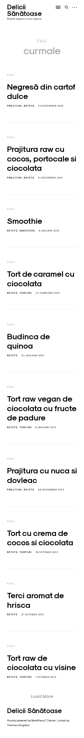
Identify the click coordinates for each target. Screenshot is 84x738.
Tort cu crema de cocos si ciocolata (40, 538)
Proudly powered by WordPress (26, 720)
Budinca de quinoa (28, 341)
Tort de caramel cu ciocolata (40, 279)
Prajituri (14, 105)
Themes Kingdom (18, 725)
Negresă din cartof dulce (41, 91)
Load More (42, 696)
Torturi (25, 292)
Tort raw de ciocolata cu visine (41, 663)
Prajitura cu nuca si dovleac (42, 475)
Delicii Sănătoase (24, 10)
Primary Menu (58, 7)
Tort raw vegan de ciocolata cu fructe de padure (41, 408)
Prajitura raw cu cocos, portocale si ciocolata (41, 158)
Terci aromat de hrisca (35, 600)
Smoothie (24, 221)
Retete (29, 105)
